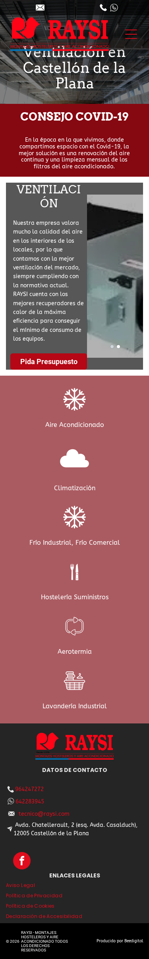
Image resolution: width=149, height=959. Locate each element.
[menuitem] (74, 887)
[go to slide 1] (112, 346)
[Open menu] (131, 34)
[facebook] (22, 861)
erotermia (77, 651)
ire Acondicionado (77, 425)
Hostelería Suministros (74, 597)
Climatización (74, 488)
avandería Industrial (76, 706)
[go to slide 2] (118, 346)
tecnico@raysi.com (44, 814)
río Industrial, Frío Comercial (76, 542)
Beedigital (133, 941)
